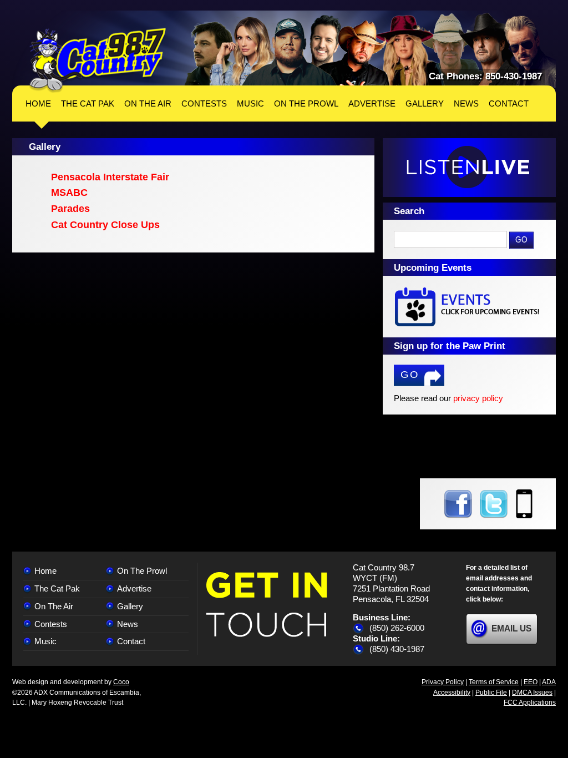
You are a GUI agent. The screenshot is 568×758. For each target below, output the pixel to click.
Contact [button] (509, 103)
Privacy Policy (443, 682)
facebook (458, 503)
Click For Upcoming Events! (469, 306)
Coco (121, 682)
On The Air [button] (147, 103)
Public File (491, 692)
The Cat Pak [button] (87, 103)
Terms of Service (494, 682)
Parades (70, 208)
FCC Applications (530, 702)
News (127, 624)
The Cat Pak (57, 588)
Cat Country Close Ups (105, 224)
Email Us (511, 628)
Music (45, 641)
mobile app (524, 503)
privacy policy (478, 398)
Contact (131, 641)
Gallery (130, 606)
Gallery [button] (424, 103)
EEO (530, 682)
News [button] (466, 103)
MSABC (69, 192)
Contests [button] (204, 103)
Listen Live (469, 167)
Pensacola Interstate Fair (110, 177)
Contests (50, 624)
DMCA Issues (532, 692)
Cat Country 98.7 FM (97, 60)
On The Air (53, 606)
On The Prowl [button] (306, 103)
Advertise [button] (371, 103)
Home (38, 103)
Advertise (134, 588)
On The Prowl (142, 570)
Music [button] (250, 103)
